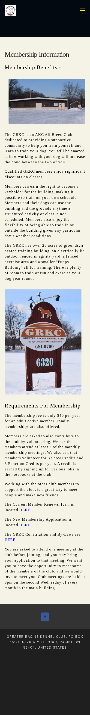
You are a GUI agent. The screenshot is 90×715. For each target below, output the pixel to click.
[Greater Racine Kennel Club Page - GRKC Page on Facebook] (45, 616)
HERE (24, 510)
